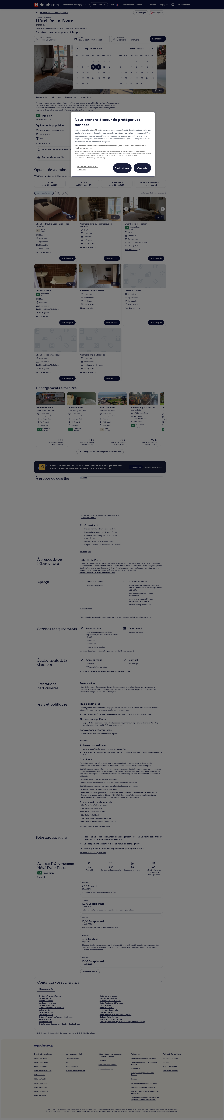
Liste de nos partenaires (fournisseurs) (90, 158)
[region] (113, 144)
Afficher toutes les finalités (87, 168)
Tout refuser (122, 168)
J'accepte (142, 168)
